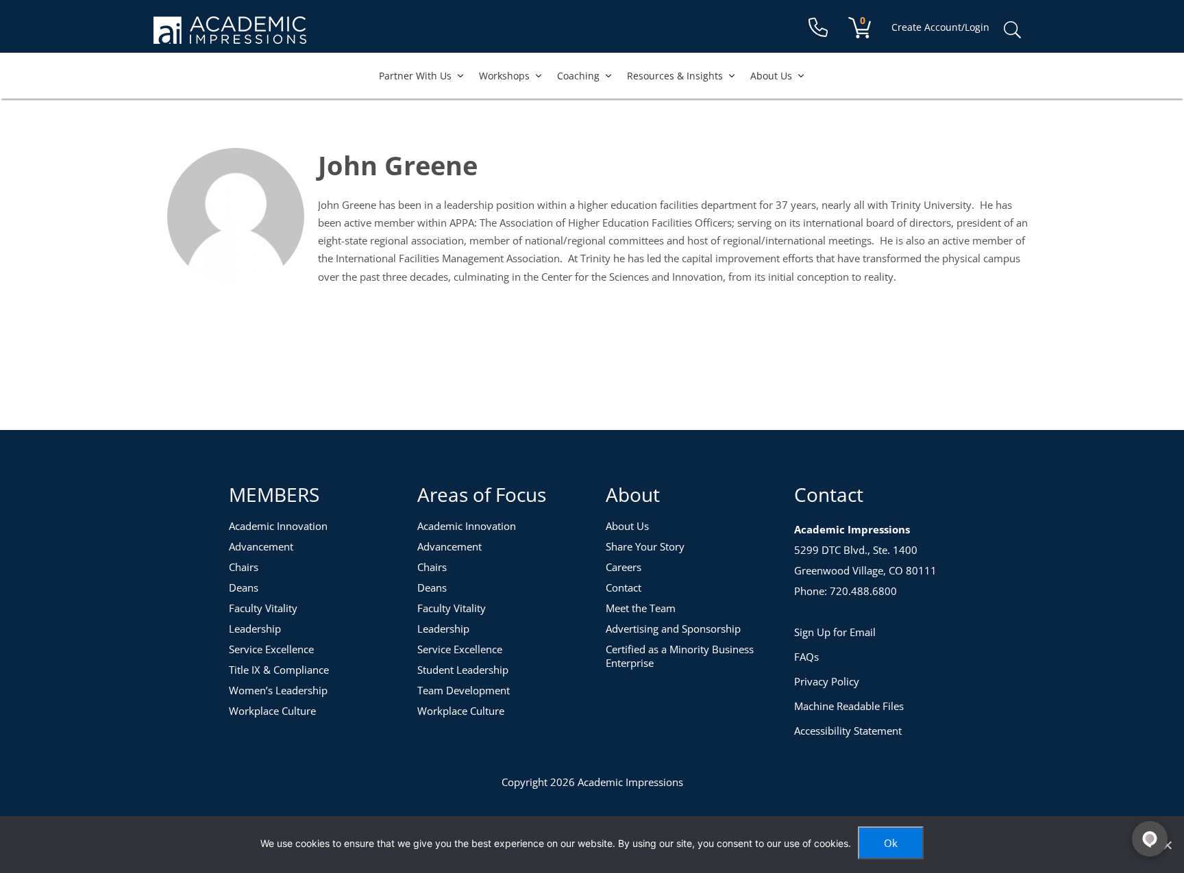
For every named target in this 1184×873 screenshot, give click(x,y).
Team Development (463, 690)
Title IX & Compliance (279, 669)
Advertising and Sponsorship (673, 628)
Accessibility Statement (848, 730)
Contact (623, 587)
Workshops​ (504, 75)
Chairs (243, 567)
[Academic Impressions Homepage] (229, 36)
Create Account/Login (940, 27)
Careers (623, 567)
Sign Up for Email (835, 632)
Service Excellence (271, 649)
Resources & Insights (675, 75)
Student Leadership (462, 669)
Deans (243, 587)
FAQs (806, 656)
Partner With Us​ (415, 75)
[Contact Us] (818, 28)
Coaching (578, 75)
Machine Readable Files (849, 706)
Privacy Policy (826, 681)
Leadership (255, 628)
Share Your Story (645, 546)
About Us (771, 75)
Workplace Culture (272, 711)
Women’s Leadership (278, 690)
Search (1012, 30)
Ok (891, 843)
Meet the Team (641, 608)
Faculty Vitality (263, 608)
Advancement (261, 546)
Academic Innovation (278, 526)
